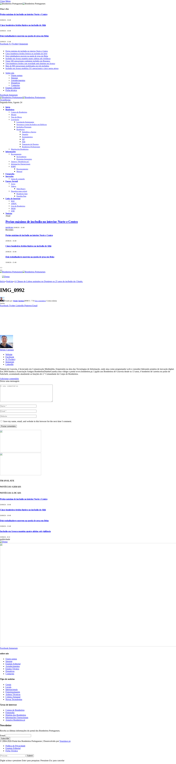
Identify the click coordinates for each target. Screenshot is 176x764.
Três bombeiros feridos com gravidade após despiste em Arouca (30, 63)
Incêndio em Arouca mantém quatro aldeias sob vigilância (28, 59)
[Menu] (1, 267)
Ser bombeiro (21, 157)
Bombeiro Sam (22, 194)
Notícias (9, 213)
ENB (13, 211)
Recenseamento (22, 169)
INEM (13, 208)
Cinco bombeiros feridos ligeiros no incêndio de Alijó (23, 25)
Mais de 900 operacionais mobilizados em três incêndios (27, 66)
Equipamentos (27, 137)
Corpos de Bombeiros (19, 112)
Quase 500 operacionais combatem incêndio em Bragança (28, 61)
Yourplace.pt (64, 741)
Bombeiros (10, 109)
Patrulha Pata (21, 196)
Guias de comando (18, 179)
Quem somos (16, 75)
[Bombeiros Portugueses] (22, 97)
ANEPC (14, 204)
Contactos (15, 85)
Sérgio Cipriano (18, 301)
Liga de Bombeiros (18, 206)
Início (8, 107)
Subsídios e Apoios (29, 132)
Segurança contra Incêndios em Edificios (31, 124)
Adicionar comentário (9, 378)
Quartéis (25, 134)
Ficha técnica (11, 90)
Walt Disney (21, 189)
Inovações (9, 176)
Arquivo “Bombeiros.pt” (20, 162)
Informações (11, 151)
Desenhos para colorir (19, 191)
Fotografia (10, 174)
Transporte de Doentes (30, 144)
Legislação (15, 119)
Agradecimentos (18, 80)
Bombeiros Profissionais (31, 147)
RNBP (13, 166)
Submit (30, 756)
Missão (13, 115)
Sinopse (14, 78)
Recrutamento (16, 154)
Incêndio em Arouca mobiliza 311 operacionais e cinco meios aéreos (32, 68)
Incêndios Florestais (23, 127)
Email (2, 735)
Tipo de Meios (16, 117)
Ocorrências (5, 100)
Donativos (15, 83)
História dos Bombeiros (19, 149)
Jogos (13, 184)
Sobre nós (10, 73)
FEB (23, 142)
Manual (19, 171)
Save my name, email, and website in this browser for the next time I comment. (37, 421)
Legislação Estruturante (25, 122)
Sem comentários (40, 301)
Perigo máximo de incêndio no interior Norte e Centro (23, 14)
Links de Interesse (13, 198)
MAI (12, 201)
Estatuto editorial (13, 88)
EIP (23, 139)
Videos (13, 186)
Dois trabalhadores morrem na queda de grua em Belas (24, 36)
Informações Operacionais (20, 164)
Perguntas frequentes (24, 159)
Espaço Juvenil (12, 181)
